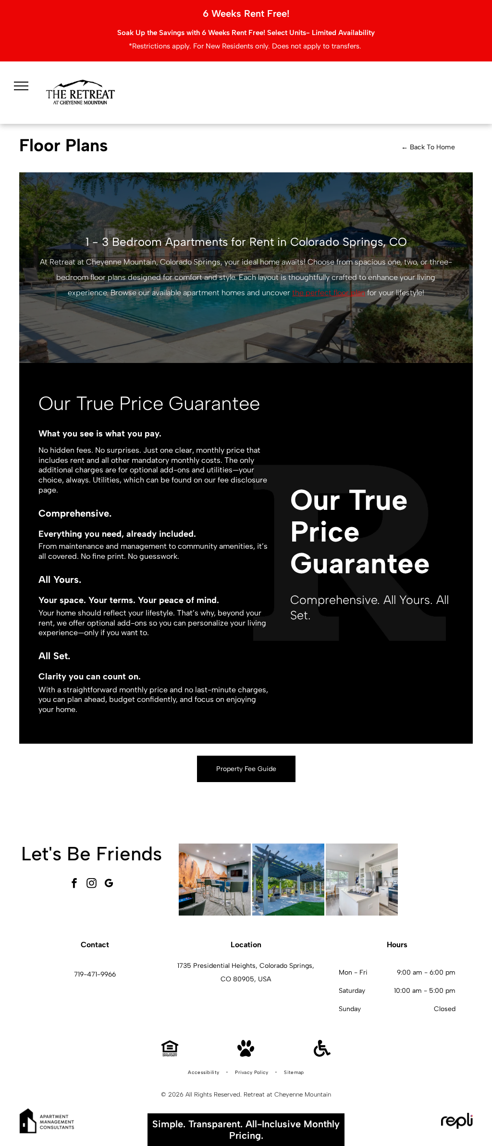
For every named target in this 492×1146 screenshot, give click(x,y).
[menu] (21, 85)
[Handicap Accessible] (322, 1054)
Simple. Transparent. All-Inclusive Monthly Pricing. (246, 1129)
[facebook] (74, 884)
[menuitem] (204, 1072)
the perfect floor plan (328, 292)
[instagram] (91, 884)
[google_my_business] (108, 884)
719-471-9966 (95, 974)
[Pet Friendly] (245, 1054)
